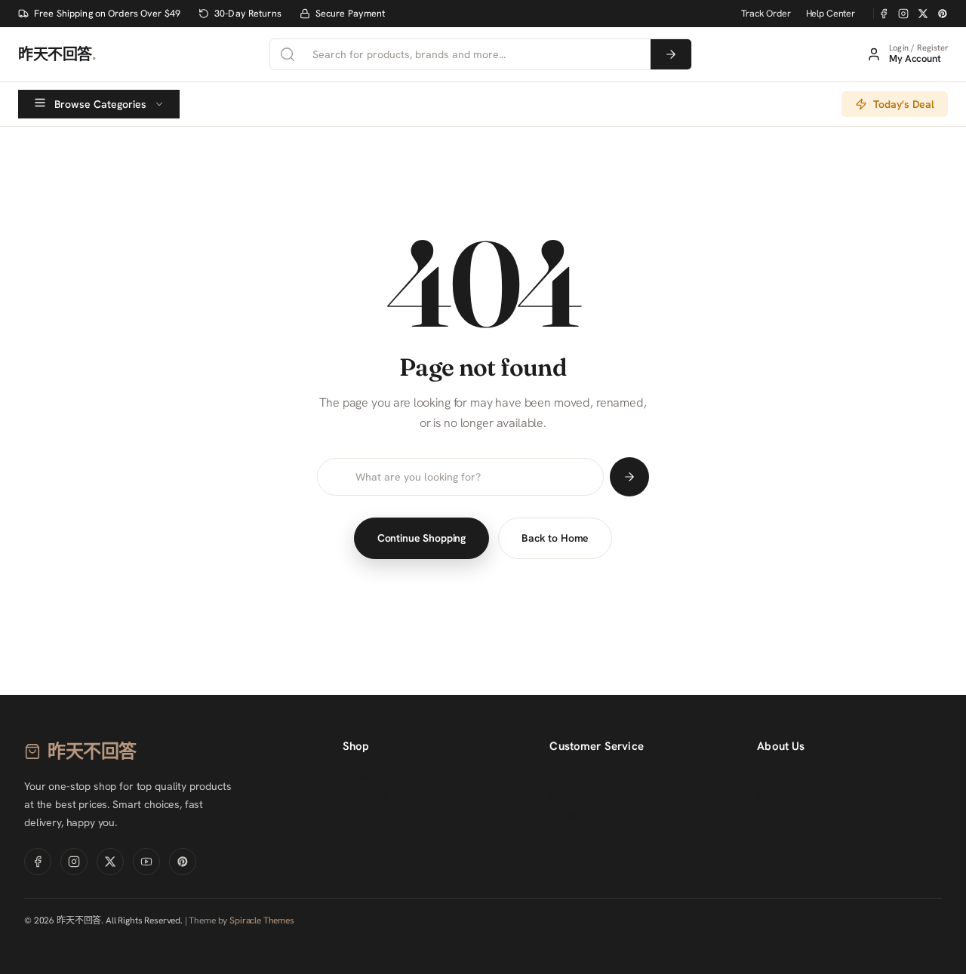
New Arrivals (374, 795)
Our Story (781, 777)
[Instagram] (903, 13)
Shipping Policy (586, 814)
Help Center (830, 13)
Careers (777, 795)
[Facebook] (883, 13)
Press (770, 832)
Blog (768, 814)
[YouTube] (146, 861)
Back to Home (555, 538)
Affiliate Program (797, 850)
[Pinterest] (942, 13)
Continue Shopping (421, 538)
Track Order (765, 13)
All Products (373, 777)
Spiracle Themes (261, 920)
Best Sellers (371, 814)
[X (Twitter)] (923, 13)
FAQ (560, 832)
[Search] (671, 54)
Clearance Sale (380, 850)
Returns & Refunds (594, 795)
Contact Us (577, 850)
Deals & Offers (378, 832)
